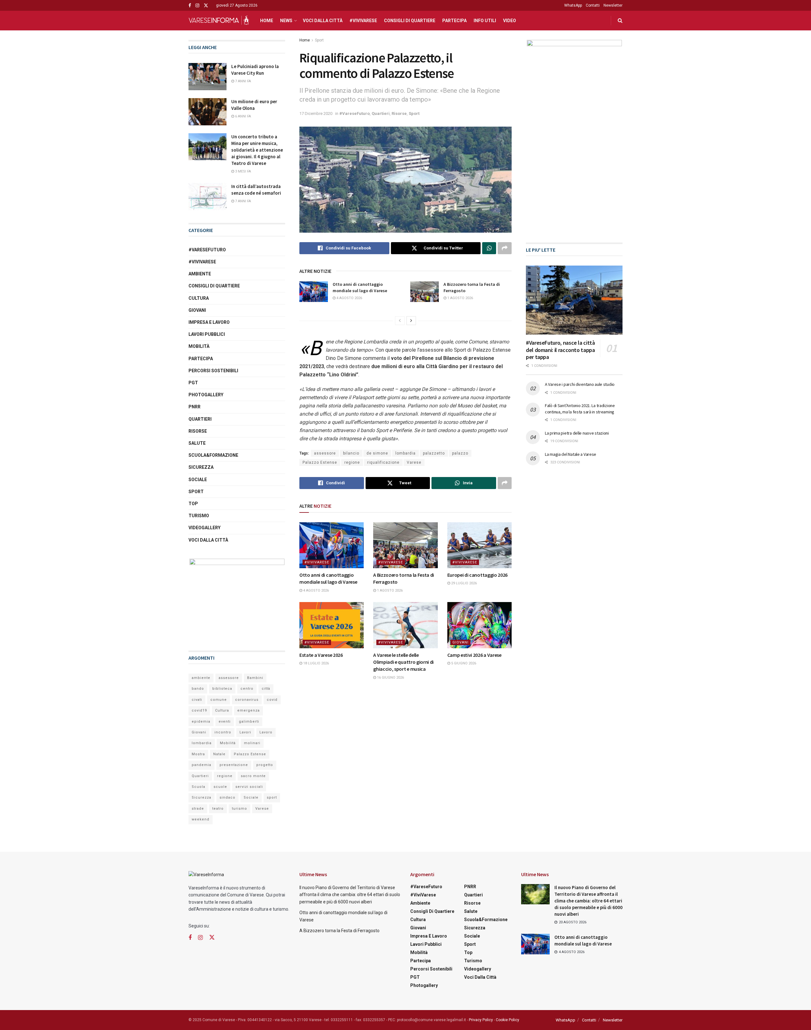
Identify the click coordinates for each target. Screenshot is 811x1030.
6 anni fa (242, 116)
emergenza (248, 710)
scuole (220, 787)
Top (193, 503)
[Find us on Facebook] (189, 5)
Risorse (399, 113)
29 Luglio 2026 (463, 583)
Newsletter (613, 5)
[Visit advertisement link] (236, 598)
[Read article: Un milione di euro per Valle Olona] (207, 111)
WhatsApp (573, 5)
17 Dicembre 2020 (315, 113)
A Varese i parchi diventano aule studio (580, 384)
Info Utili (485, 20)
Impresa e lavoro (209, 322)
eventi (225, 721)
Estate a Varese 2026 (321, 655)
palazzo (460, 453)
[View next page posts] (411, 320)
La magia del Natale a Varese (570, 454)
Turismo (198, 515)
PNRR (194, 406)
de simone (377, 453)
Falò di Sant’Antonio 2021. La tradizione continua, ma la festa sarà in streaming (580, 409)
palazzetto (434, 453)
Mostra (198, 754)
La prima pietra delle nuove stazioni (577, 433)
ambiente (201, 678)
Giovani (460, 642)
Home (266, 20)
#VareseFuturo (354, 113)
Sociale (197, 479)
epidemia (201, 721)
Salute (197, 443)
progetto (264, 765)
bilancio (351, 453)
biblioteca (222, 689)
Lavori (245, 732)
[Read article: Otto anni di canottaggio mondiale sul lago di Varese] (313, 291)
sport (272, 797)
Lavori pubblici (206, 334)
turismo (239, 809)
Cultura (198, 298)
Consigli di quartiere (409, 20)
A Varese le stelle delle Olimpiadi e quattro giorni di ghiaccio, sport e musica (403, 662)
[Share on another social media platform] (505, 248)
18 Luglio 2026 (315, 663)
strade (198, 809)
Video (509, 20)
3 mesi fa (242, 171)
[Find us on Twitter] (206, 5)
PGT (193, 382)
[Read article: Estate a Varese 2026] (331, 625)
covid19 (199, 710)
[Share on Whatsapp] (489, 248)
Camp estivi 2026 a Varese (474, 655)
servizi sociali (249, 787)
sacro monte (253, 776)
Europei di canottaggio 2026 (477, 575)
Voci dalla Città (322, 20)
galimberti (249, 721)
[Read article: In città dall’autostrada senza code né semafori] (207, 196)
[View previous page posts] (400, 320)
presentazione (234, 765)
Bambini (255, 678)
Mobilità (198, 346)
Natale (219, 754)
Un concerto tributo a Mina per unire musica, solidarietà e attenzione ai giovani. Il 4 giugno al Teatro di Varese (257, 150)
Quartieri (381, 113)
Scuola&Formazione (213, 455)
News (286, 20)
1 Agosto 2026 (459, 298)
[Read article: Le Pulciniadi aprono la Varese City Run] (207, 76)
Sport (319, 40)
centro (246, 689)
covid (272, 700)
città (266, 689)
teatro (218, 809)
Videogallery (204, 527)
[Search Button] (620, 20)
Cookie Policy (507, 1020)
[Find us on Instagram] (197, 5)
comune (218, 700)
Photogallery (205, 394)
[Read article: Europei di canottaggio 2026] (479, 545)
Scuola (198, 787)
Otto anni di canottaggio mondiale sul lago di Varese (360, 287)
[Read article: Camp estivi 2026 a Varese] (479, 625)
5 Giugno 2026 (463, 663)
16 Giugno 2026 (390, 677)
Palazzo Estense (320, 462)
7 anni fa (242, 81)
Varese (414, 462)
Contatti (593, 5)
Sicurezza (201, 467)
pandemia (201, 765)
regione (352, 462)
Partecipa (454, 20)
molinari (252, 743)
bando (198, 689)
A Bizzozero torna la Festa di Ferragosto (339, 930)
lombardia (405, 453)
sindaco (227, 797)
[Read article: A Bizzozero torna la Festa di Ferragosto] (424, 291)
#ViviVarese (363, 20)
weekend (200, 819)
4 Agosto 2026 (348, 298)
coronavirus (247, 700)
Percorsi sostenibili (213, 370)
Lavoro (265, 732)
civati (197, 700)
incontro (222, 732)
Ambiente (199, 273)
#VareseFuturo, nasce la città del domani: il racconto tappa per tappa (560, 350)
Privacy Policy (481, 1020)
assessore (325, 453)
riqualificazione (383, 462)
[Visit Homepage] (218, 20)
